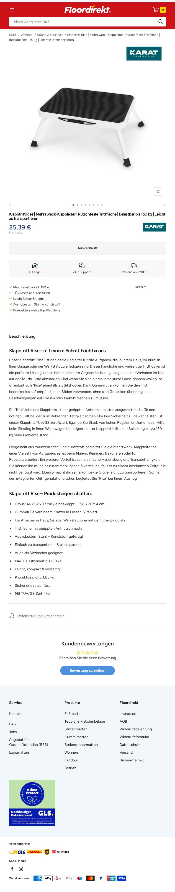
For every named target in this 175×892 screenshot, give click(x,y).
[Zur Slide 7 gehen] (97, 205)
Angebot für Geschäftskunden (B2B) (28, 742)
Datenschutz (130, 744)
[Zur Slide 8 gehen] (102, 205)
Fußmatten (73, 713)
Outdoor (71, 760)
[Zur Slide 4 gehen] (85, 205)
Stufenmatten (76, 729)
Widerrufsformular (134, 737)
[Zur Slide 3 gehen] (81, 205)
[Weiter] (164, 205)
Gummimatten (76, 737)
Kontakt (15, 713)
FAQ (12, 724)
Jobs (13, 732)
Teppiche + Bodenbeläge (84, 721)
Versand (126, 752)
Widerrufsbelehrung (136, 729)
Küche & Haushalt (50, 35)
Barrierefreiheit (132, 760)
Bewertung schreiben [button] (87, 670)
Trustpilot (140, 287)
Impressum (128, 713)
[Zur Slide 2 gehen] (77, 205)
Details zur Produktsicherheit (40, 616)
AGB (123, 721)
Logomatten (19, 752)
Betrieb (70, 768)
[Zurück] (11, 205)
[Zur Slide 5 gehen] (89, 205)
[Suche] (87, 21)
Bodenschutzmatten (81, 744)
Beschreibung (22, 336)
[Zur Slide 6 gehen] (93, 205)
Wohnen (27, 35)
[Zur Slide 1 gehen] (73, 205)
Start (13, 35)
